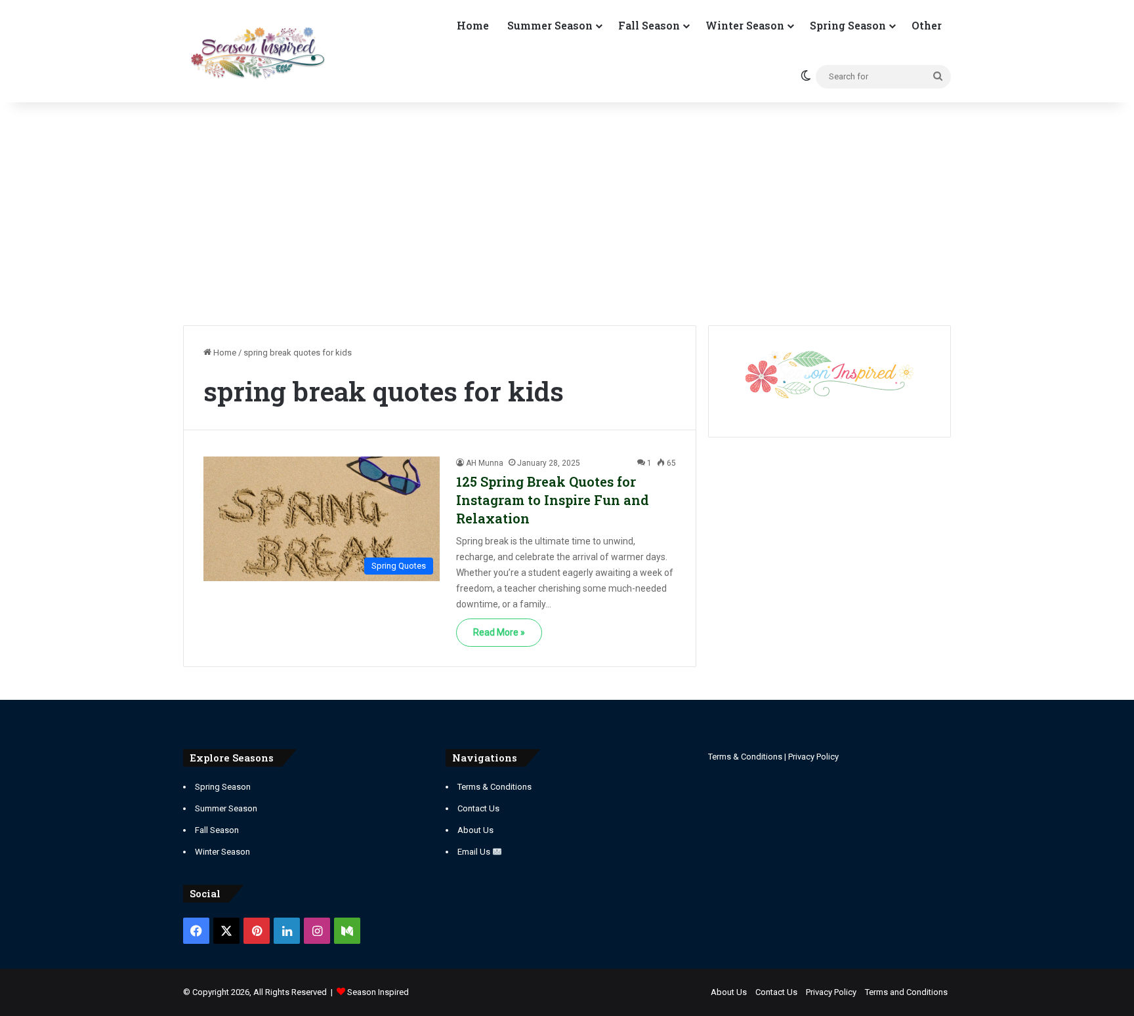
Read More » (499, 632)
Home (473, 25)
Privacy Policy (813, 757)
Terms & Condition (743, 757)
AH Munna (484, 463)
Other (927, 25)
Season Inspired (378, 992)
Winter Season (744, 25)
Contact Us (478, 808)
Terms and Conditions (906, 992)
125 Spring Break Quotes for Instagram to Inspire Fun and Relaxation (552, 500)
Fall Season (649, 25)
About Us (475, 830)
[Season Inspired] (257, 54)
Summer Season (550, 25)
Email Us (474, 852)
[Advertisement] (567, 214)
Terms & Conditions (494, 787)
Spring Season (848, 25)
